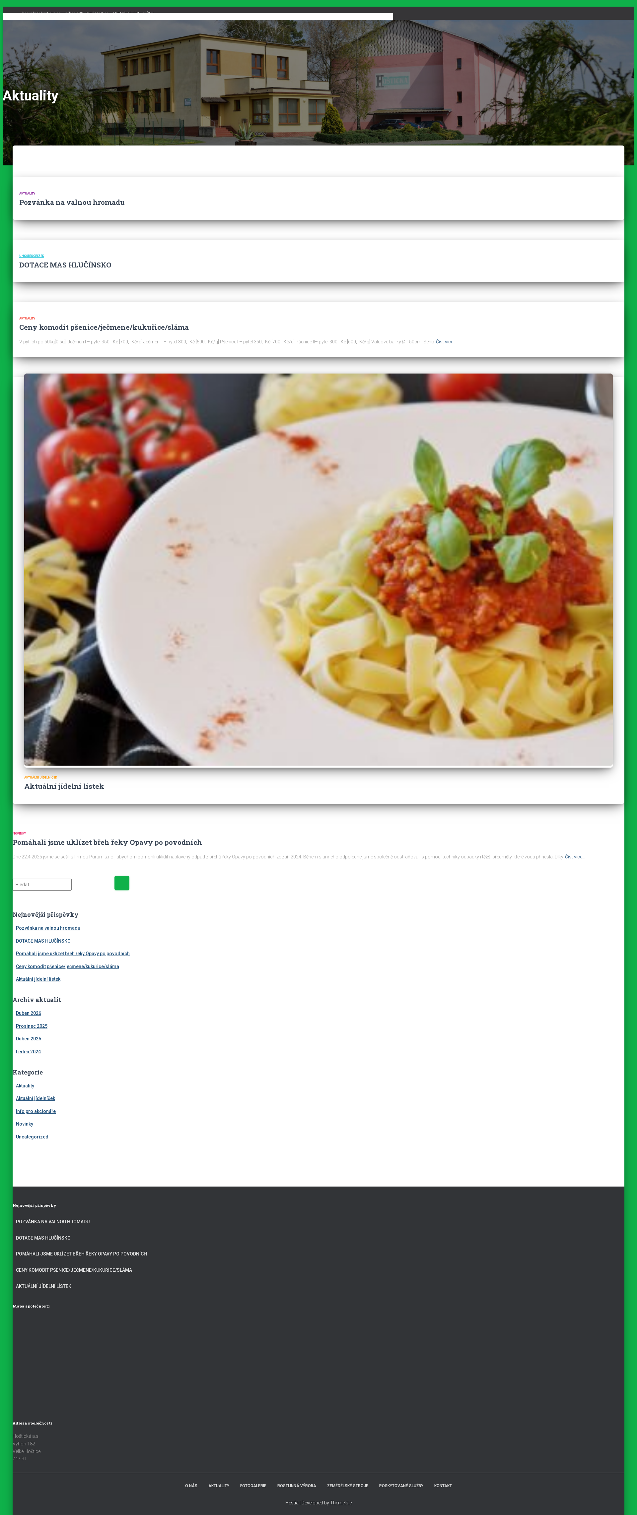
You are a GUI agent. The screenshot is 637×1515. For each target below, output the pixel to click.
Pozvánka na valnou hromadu (72, 202)
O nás (191, 1486)
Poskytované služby (401, 1486)
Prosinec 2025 (31, 1026)
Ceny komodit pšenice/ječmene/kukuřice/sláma (104, 327)
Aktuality (27, 193)
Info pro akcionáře (36, 1111)
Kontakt (443, 1486)
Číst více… (446, 341)
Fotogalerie (253, 1486)
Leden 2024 (28, 1051)
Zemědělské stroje (347, 1486)
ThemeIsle (341, 1502)
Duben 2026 (28, 1013)
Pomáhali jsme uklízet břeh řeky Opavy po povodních (107, 842)
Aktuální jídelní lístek (64, 786)
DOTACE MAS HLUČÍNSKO (65, 264)
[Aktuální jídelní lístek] (318, 764)
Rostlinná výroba (296, 1486)
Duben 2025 (28, 1038)
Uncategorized (31, 256)
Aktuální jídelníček (40, 777)
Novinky (19, 833)
